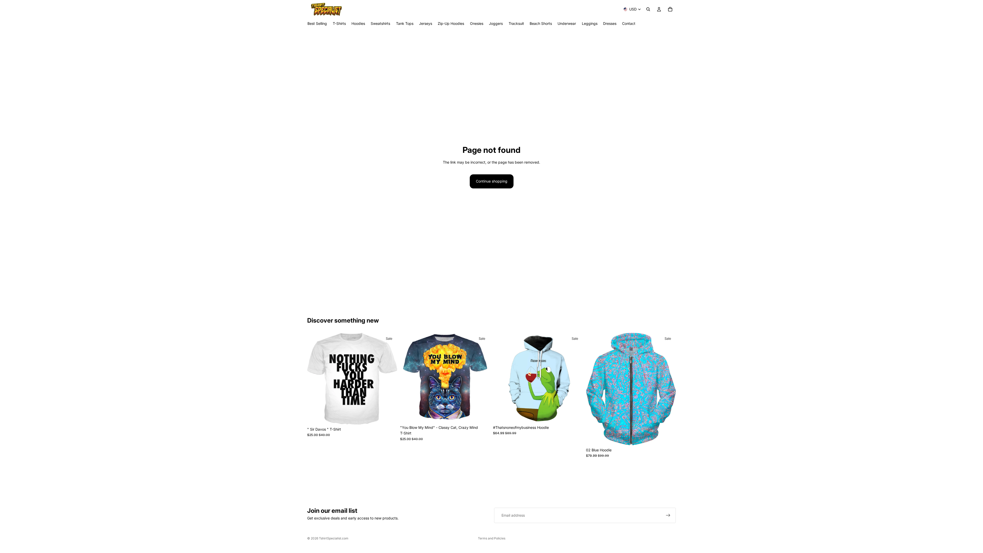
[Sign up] (668, 515)
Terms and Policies (491, 538)
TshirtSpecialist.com (333, 538)
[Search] (648, 9)
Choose (393, 416)
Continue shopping (491, 181)
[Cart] (670, 9)
